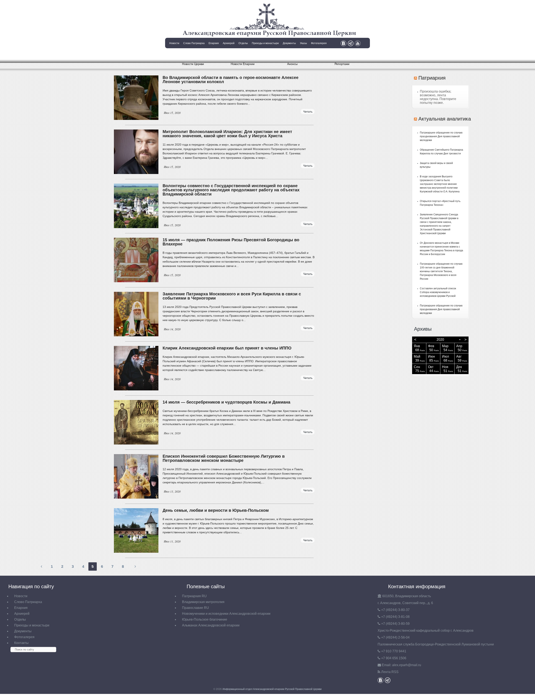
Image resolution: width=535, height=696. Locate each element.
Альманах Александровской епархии (210, 625)
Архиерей (228, 43)
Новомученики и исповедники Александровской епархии (226, 613)
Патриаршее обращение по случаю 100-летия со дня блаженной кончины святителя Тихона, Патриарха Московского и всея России (441, 271)
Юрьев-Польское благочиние (204, 619)
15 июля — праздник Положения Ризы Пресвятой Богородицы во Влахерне (231, 242)
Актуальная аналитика (444, 119)
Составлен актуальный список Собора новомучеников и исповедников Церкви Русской (438, 292)
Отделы (243, 43)
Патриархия (432, 78)
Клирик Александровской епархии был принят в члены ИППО (227, 348)
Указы (303, 43)
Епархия (214, 43)
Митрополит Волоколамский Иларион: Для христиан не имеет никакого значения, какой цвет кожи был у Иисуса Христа (227, 133)
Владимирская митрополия (203, 602)
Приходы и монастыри (265, 43)
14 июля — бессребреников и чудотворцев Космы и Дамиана (226, 402)
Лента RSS (390, 672)
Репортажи (342, 64)
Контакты (174, 53)
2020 (440, 339)
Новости (174, 43)
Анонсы (292, 64)
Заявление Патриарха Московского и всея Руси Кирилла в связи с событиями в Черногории (232, 296)
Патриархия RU (194, 596)
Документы (289, 43)
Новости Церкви (193, 64)
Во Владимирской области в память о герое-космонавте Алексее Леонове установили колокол (230, 79)
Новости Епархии (243, 64)
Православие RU (195, 608)
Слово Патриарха (194, 43)
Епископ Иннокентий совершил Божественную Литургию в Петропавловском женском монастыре (224, 458)
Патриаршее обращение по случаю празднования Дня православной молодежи (441, 136)
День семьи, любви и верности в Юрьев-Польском (216, 510)
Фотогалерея (319, 43)
